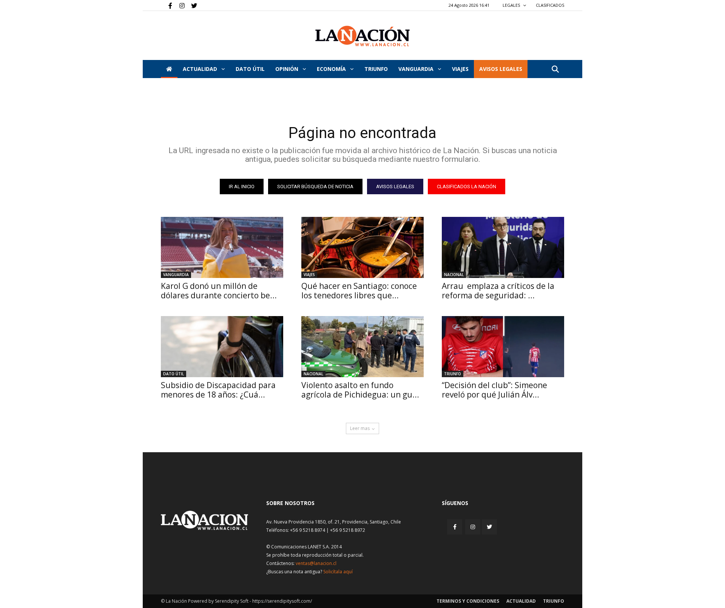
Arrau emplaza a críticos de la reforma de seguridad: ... (498, 291)
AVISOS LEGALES (500, 68)
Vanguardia (416, 68)
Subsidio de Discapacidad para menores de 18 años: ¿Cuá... (218, 390)
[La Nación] (362, 36)
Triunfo (376, 68)
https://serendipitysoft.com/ (282, 601)
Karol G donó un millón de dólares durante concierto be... (219, 291)
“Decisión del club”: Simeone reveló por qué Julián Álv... (494, 390)
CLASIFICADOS (550, 5)
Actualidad (201, 68)
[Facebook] (166, 5)
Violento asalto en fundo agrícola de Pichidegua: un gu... (360, 390)
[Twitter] (191, 5)
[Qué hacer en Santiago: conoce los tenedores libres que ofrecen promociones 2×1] (362, 247)
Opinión (287, 68)
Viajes (309, 274)
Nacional (454, 274)
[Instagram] (179, 5)
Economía (332, 68)
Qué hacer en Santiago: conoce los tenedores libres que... (359, 291)
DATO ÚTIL (250, 68)
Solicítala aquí (338, 571)
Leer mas (360, 428)
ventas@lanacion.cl (316, 563)
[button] (555, 69)
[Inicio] (169, 69)
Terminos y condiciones (468, 601)
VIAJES (460, 68)
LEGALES (512, 5)
